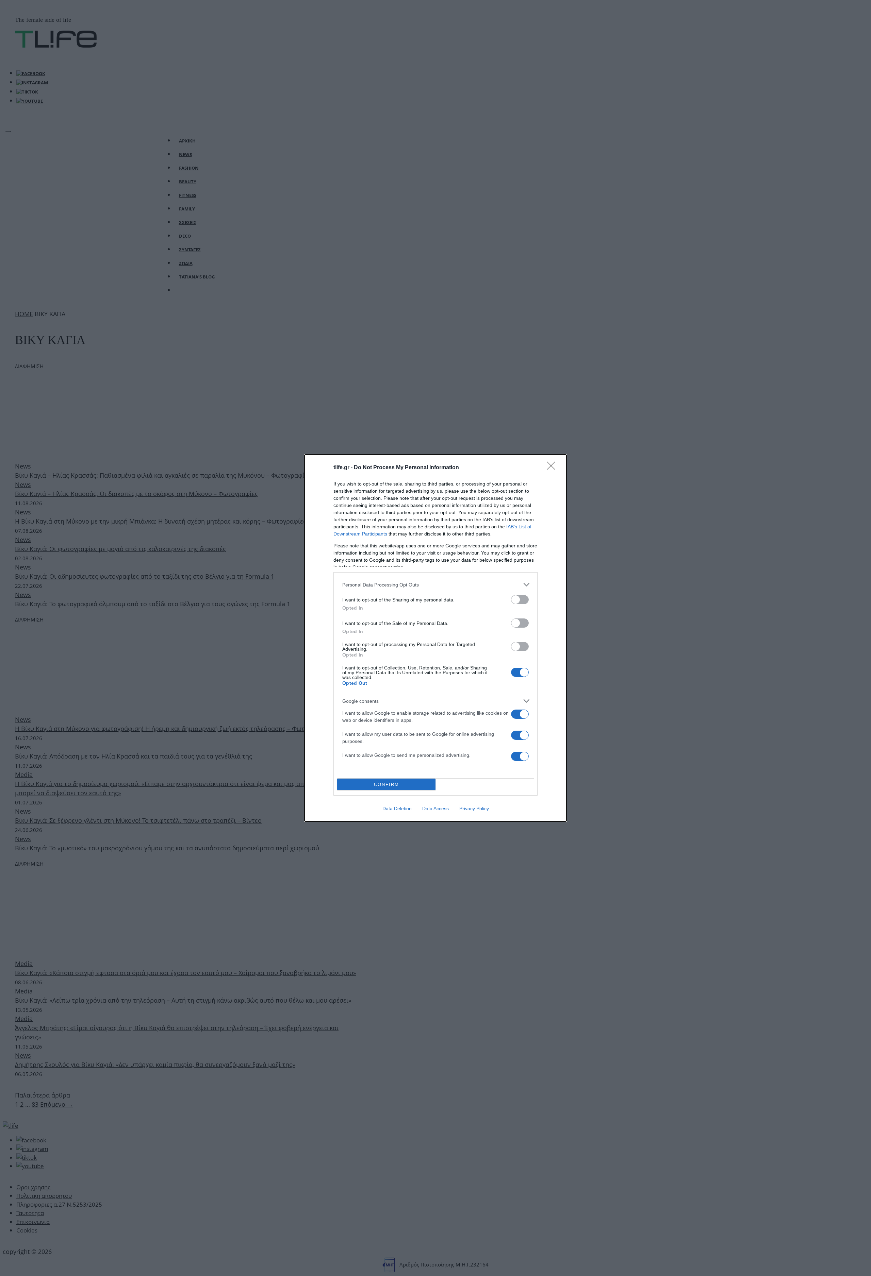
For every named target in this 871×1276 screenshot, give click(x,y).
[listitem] (435, 584)
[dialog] (435, 638)
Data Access (435, 808)
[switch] (520, 599)
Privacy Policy (474, 808)
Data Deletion (397, 808)
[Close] (553, 467)
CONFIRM (386, 784)
